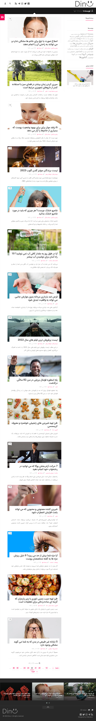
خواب (91, 40)
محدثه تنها (39, 48)
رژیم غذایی (74, 40)
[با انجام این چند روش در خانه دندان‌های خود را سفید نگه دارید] (80, 77)
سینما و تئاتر (55, 174)
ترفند (88, 39)
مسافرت (70, 49)
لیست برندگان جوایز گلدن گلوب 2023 (39, 171)
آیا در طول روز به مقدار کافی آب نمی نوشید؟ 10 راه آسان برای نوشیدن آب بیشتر (35, 255)
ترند (86, 39)
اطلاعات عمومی (74, 34)
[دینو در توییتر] (25, 3)
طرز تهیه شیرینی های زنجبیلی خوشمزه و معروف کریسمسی (35, 424)
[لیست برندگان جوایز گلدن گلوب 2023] (34, 159)
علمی (46, 91)
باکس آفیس (79, 36)
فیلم (91, 49)
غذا (53, 430)
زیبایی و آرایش (54, 48)
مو (85, 52)
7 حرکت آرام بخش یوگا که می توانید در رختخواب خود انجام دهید (39, 468)
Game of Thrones (86, 34)
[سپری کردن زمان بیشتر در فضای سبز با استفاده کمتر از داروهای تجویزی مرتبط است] (34, 73)
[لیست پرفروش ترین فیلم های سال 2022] (34, 329)
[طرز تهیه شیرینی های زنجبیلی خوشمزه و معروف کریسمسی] (34, 412)
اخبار (57, 387)
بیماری (91, 39)
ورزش (68, 52)
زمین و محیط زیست (53, 91)
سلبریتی (84, 43)
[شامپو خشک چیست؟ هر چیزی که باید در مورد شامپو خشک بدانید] (34, 199)
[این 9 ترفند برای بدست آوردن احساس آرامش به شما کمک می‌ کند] (80, 691)
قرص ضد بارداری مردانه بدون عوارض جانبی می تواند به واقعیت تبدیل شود (36, 298)
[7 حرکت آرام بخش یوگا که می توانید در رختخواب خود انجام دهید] (34, 455)
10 (46, 668)
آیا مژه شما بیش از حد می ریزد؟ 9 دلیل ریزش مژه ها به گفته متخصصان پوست (36, 557)
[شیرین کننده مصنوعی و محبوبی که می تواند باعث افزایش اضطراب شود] (34, 498)
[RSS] (16, 3)
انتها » (33, 671)
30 (17, 668)
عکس (78, 46)
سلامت (50, 261)
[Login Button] (5, 4)
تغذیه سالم (55, 261)
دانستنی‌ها (55, 649)
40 (14, 668)
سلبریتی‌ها (77, 43)
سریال (90, 43)
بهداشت (56, 562)
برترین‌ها (72, 36)
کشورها (83, 57)
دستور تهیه (86, 41)
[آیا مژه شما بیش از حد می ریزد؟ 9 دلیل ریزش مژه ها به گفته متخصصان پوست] (34, 544)
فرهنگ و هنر (48, 174)
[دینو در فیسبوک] (29, 3)
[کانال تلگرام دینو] (19, 3)
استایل (78, 34)
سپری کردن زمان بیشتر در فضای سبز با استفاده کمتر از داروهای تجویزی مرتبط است (35, 86)
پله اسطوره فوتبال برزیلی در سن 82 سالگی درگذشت (37, 381)
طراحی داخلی (89, 46)
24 (24, 668)
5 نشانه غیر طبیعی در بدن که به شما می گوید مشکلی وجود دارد (36, 643)
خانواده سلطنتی (73, 39)
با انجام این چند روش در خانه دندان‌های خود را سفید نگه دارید (81, 85)
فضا (75, 46)
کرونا (73, 54)
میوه (84, 52)
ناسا (80, 51)
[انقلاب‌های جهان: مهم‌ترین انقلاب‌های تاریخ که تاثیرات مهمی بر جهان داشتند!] (16, 691)
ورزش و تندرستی (49, 473)
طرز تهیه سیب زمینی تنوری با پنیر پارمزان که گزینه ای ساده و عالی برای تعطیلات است (36, 600)
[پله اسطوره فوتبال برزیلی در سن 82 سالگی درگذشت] (34, 369)
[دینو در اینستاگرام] (22, 3)
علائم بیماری (83, 46)
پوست (79, 54)
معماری (88, 52)
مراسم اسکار (86, 49)
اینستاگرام (90, 36)
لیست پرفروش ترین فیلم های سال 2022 (38, 340)
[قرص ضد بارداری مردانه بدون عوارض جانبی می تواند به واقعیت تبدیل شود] (34, 285)
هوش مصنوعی (74, 51)
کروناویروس (90, 58)
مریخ (73, 49)
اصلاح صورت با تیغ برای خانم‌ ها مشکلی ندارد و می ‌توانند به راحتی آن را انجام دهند (35, 43)
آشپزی (56, 430)
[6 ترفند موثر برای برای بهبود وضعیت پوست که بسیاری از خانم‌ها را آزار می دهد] (34, 116)
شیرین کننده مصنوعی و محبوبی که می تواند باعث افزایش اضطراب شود (36, 511)
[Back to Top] (48, 707)
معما (92, 52)
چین (76, 54)
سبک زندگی (47, 48)
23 (28, 668)
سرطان (69, 41)
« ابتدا (57, 668)
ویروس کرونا (87, 54)
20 (39, 668)
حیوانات (79, 38)
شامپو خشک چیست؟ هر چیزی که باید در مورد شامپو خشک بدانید (35, 212)
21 (36, 668)
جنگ (83, 39)
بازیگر (85, 36)
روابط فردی (81, 41)
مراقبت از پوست (78, 49)
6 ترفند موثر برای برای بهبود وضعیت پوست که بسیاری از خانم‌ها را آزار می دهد (35, 129)
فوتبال (72, 46)
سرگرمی (50, 649)
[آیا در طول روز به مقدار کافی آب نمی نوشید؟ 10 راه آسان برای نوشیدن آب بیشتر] (34, 242)
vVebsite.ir (89, 717)
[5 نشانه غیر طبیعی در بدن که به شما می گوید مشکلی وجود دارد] (34, 630)
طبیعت (71, 44)
